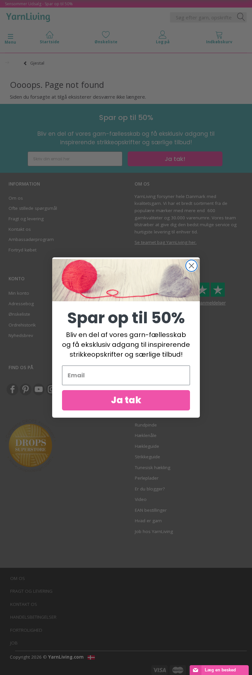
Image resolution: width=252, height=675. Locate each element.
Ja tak (126, 400)
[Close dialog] (191, 265)
